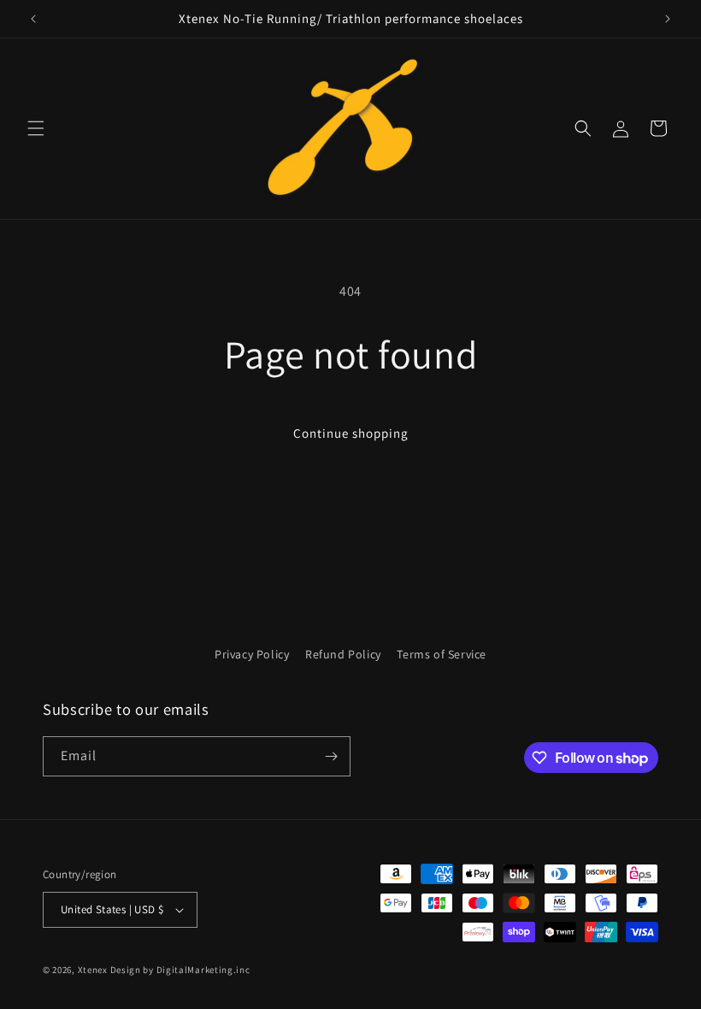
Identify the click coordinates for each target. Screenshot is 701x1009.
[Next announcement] (667, 19)
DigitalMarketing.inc (203, 970)
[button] (36, 128)
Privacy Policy (252, 654)
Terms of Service (441, 654)
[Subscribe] (331, 756)
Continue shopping (351, 433)
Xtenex (93, 970)
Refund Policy (343, 654)
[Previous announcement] (33, 19)
